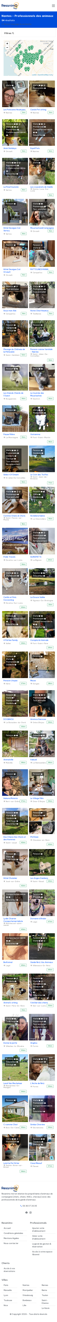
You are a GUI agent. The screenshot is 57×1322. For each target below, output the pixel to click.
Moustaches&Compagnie (42, 228)
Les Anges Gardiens (39, 878)
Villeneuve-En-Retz (41, 965)
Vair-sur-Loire (39, 1006)
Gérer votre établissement (38, 1237)
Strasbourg (28, 1295)
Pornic (35, 1046)
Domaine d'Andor (38, 918)
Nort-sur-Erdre (12, 801)
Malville (8, 763)
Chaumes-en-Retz (41, 840)
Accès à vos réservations (9, 1269)
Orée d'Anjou (38, 722)
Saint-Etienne (45, 1301)
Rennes (45, 1285)
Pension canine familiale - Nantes (41, 350)
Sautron (36, 399)
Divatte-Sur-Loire (14, 603)
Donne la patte (10, 1043)
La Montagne (11, 437)
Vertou (8, 190)
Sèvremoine (37, 1128)
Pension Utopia (10, 680)
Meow (33, 680)
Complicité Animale (39, 640)
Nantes (8, 113)
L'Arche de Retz (37, 1083)
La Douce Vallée (37, 597)
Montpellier (28, 1290)
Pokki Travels (9, 557)
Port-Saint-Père (40, 643)
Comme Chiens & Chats (14, 516)
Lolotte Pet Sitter (11, 1163)
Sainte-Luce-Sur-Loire (39, 190)
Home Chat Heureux (39, 310)
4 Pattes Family (10, 640)
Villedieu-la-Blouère (14, 1046)
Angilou (33, 1043)
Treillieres (36, 314)
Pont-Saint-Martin (41, 437)
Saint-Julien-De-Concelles (39, 355)
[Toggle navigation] (53, 5)
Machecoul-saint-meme (13, 924)
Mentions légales (11, 1238)
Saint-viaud (11, 843)
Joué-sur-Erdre (12, 881)
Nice (6, 1305)
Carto (51, 75)
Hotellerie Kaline (37, 516)
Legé (7, 965)
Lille (24, 1305)
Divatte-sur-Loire (13, 560)
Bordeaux (27, 1300)
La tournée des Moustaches (37, 394)
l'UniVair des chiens (39, 1002)
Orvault (8, 151)
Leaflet (34, 75)
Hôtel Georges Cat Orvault (11, 270)
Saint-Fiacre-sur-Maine (13, 519)
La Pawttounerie (11, 187)
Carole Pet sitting (38, 109)
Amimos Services (38, 719)
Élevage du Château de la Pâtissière (14, 350)
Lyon (6, 1295)
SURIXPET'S (35, 557)
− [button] (7, 47)
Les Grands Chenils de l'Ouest (13, 394)
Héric (7, 684)
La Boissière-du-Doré (15, 722)
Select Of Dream (11, 474)
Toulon (45, 1295)
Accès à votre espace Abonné (42, 1253)
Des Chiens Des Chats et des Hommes (14, 838)
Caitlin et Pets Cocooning (9, 598)
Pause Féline (9, 434)
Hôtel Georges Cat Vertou (11, 229)
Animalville (8, 759)
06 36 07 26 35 (30, 1206)
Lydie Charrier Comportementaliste (13, 919)
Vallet (8, 643)
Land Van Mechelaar (12, 1083)
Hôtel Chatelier (10, 878)
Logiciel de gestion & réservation (41, 1245)
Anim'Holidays (9, 148)
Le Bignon (36, 560)
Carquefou (37, 272)
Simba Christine (37, 1124)
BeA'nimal (7, 962)
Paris (6, 1285)
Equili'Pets (35, 148)
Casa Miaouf (36, 1163)
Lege (34, 922)
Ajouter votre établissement (38, 1229)
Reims (44, 1290)
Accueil (7, 1228)
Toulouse (8, 1300)
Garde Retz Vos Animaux (41, 962)
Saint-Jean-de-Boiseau (39, 478)
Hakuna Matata (10, 798)
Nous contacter (11, 1243)
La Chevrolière (39, 519)
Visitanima (35, 434)
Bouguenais (10, 399)
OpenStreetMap (43, 75)
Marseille (8, 1290)
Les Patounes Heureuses (14, 109)
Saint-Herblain (12, 355)
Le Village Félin (37, 798)
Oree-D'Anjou (38, 801)
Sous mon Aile (9, 310)
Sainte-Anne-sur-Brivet (13, 1166)
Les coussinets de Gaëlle (41, 187)
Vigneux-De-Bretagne (42, 600)
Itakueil (33, 759)
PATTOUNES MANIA (39, 269)
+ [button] (7, 43)
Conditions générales (13, 1233)
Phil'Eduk (34, 837)
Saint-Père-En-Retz (15, 1006)
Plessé (35, 1166)
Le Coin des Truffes (39, 474)
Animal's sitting (10, 1002)
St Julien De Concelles (15, 478)
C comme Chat (10, 1124)
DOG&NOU (8, 719)
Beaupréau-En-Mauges (11, 1086)
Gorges (35, 684)
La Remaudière (39, 763)
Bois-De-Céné (12, 1128)
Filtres (8, 33)
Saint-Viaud (38, 881)
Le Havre (46, 1308)
